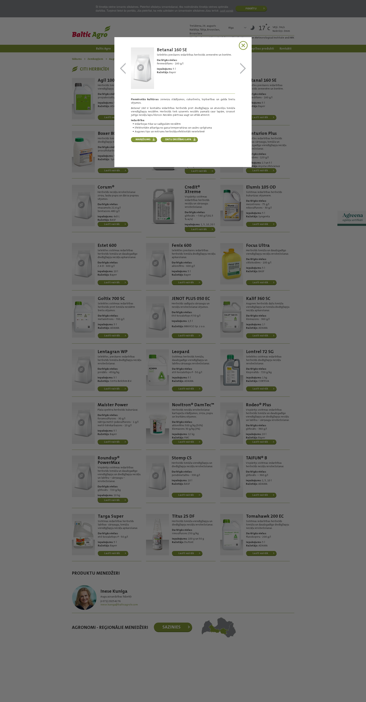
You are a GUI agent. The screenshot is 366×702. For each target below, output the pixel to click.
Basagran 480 (123, 68)
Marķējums (143, 139)
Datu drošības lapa (178, 139)
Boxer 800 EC (243, 68)
